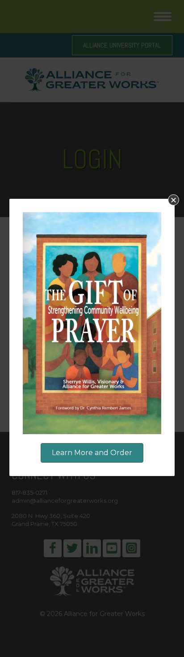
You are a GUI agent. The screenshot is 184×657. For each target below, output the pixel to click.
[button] (173, 199)
